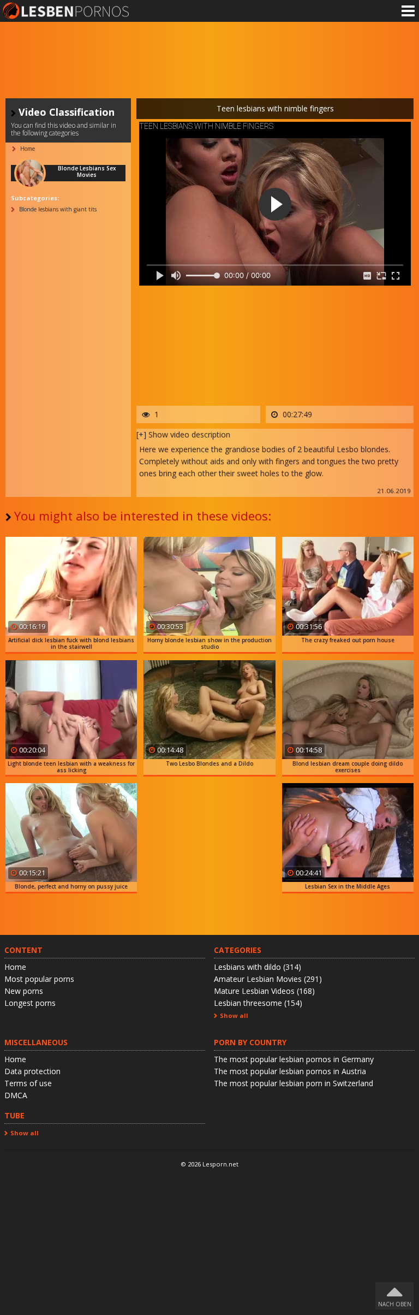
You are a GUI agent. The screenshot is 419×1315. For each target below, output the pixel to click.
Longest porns (30, 1003)
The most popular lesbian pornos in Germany (294, 1059)
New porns (23, 991)
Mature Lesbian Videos (264, 991)
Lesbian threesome (258, 1003)
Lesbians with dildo (257, 967)
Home (15, 967)
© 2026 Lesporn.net (209, 1164)
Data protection (32, 1071)
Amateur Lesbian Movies (268, 979)
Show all (234, 1015)
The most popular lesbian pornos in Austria (290, 1071)
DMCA (15, 1095)
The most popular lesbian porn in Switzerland (293, 1083)
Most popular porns (39, 979)
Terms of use (28, 1083)
